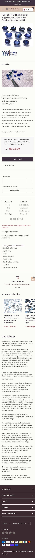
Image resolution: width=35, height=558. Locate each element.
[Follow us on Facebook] (3, 533)
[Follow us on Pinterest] (14, 533)
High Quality (7, 251)
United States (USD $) (19, 523)
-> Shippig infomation (10, 232)
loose (4, 253)
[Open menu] (3, 8)
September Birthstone (10, 267)
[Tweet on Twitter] (18, 219)
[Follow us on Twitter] (6, 533)
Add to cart (18, 159)
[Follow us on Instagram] (10, 533)
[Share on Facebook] (11, 219)
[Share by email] (21, 219)
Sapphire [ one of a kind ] (11, 262)
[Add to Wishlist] (20, 300)
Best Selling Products (10, 248)
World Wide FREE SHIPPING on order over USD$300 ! (17, 3)
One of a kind (7, 259)
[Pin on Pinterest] (14, 219)
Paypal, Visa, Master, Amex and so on (17, 284)
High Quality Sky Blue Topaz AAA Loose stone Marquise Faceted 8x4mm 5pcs (12, 319)
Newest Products (8, 256)
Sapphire (6, 265)
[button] (28, 9)
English (5, 523)
